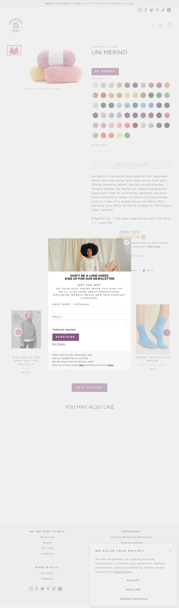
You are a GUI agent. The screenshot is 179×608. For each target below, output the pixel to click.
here (81, 365)
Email (57, 317)
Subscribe (65, 337)
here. (111, 365)
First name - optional (71, 304)
